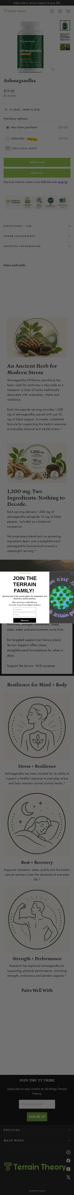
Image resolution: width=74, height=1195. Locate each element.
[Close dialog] (72, 573)
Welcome (25, 620)
